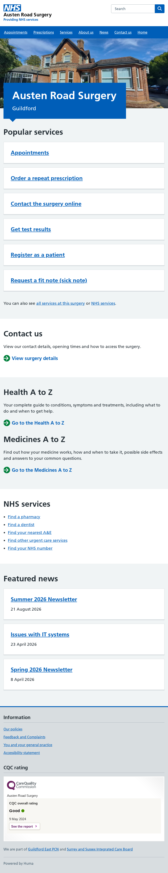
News (104, 32)
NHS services (103, 303)
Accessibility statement (22, 753)
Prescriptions (43, 32)
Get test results (31, 229)
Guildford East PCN (43, 849)
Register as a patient (38, 254)
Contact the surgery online (46, 203)
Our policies (13, 729)
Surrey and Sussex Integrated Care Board (100, 849)
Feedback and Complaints (24, 737)
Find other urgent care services (37, 540)
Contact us (122, 32)
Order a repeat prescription (47, 178)
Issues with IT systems (40, 634)
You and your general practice (28, 745)
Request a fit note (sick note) (49, 280)
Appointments (15, 32)
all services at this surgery (60, 303)
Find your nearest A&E (30, 532)
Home (142, 32)
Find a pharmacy (24, 516)
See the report (22, 826)
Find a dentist (21, 524)
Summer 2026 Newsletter (44, 599)
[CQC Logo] (21, 786)
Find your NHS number (30, 548)
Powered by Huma (18, 863)
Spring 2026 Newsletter (41, 669)
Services (66, 32)
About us (86, 32)
